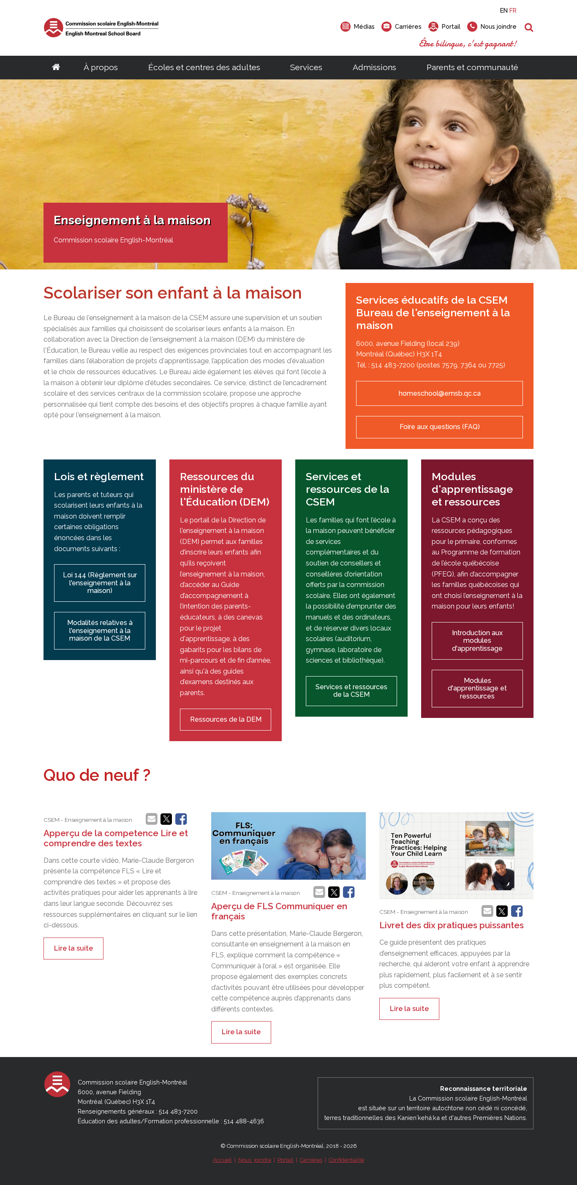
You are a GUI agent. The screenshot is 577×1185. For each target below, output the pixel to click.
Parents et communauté (472, 67)
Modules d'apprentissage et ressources (477, 688)
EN (504, 10)
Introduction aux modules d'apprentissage (477, 640)
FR (513, 10)
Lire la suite (73, 948)
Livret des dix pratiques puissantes (451, 925)
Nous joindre (254, 1160)
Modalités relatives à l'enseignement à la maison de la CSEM (100, 630)
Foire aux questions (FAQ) (440, 427)
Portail (286, 1160)
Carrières (311, 1160)
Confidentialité (346, 1160)
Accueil (222, 1160)
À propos (101, 67)
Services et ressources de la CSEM (351, 690)
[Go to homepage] (56, 67)
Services (306, 67)
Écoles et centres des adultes (204, 67)
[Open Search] (529, 27)
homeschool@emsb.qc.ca (440, 393)
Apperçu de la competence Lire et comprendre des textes (116, 838)
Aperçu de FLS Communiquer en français (279, 911)
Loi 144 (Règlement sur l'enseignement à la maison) (100, 583)
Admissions (374, 67)
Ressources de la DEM (225, 719)
